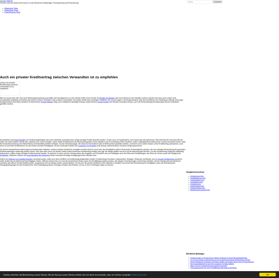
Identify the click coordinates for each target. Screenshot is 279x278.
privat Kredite (20, 140)
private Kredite (103, 102)
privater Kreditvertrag (166, 159)
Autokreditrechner (197, 186)
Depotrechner (195, 184)
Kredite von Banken (107, 98)
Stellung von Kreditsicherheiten (20, 159)
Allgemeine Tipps (11, 8)
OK (267, 274)
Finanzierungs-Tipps (12, 12)
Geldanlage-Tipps (11, 10)
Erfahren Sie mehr (139, 274)
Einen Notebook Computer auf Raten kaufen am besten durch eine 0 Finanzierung (222, 262)
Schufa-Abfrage (47, 102)
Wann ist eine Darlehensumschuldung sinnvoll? (208, 266)
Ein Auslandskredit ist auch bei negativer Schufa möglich (212, 264)
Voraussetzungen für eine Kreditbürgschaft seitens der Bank (213, 268)
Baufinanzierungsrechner (200, 190)
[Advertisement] (53, 28)
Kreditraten (4, 155)
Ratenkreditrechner (197, 188)
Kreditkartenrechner (198, 178)
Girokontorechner (197, 176)
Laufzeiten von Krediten (87, 146)
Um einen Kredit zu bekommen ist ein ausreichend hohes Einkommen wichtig (220, 260)
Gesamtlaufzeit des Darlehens (38, 155)
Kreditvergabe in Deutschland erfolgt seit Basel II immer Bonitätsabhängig (218, 258)
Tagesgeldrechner (197, 180)
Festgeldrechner (196, 182)
